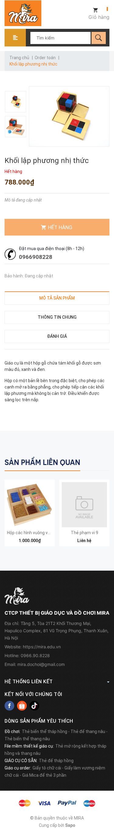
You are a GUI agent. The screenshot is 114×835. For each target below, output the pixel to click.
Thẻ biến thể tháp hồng (44, 731)
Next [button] (104, 461)
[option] (16, 102)
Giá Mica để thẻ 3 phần (44, 775)
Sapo (70, 825)
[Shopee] (22, 706)
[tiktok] (34, 706)
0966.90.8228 (35, 655)
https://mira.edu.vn (42, 646)
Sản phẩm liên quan (42, 462)
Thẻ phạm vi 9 (84, 532)
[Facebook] (9, 706)
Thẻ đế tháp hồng (56, 760)
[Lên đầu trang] (106, 799)
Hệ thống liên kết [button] (29, 681)
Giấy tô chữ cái (47, 767)
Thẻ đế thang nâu (88, 731)
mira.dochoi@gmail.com (41, 664)
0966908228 (35, 256)
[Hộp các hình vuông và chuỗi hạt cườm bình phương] (29, 504)
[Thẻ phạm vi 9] (84, 504)
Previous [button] (92, 461)
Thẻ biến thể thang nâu (27, 738)
